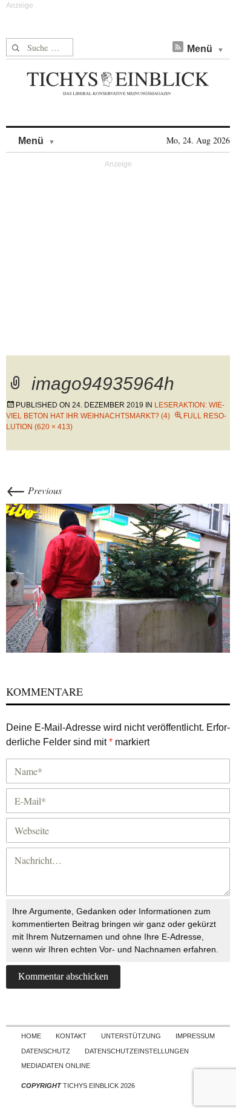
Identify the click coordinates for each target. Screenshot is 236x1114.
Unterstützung (131, 1036)
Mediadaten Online (55, 1065)
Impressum (195, 1036)
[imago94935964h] (118, 576)
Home (31, 1036)
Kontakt (71, 1036)
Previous (34, 490)
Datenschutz (45, 1051)
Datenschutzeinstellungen (137, 1051)
